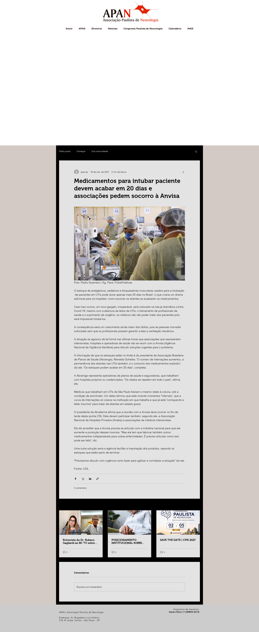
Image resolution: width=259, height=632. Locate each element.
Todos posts (65, 151)
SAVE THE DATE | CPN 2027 (178, 539)
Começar (81, 151)
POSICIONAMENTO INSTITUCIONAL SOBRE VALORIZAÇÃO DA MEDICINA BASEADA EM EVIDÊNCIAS (127, 541)
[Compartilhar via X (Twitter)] (82, 478)
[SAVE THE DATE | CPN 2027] (178, 522)
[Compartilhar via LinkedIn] (90, 478)
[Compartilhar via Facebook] (75, 478)
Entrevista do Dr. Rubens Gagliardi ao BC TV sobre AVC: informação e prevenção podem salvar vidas (79, 541)
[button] (196, 151)
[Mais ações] (183, 172)
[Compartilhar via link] (97, 478)
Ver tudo (196, 504)
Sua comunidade (99, 151)
